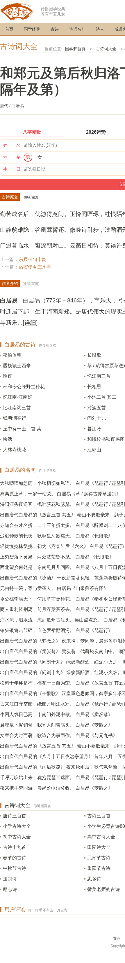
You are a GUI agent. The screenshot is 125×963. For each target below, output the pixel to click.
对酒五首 (96, 407)
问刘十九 (96, 418)
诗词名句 (77, 29)
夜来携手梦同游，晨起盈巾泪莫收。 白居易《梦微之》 (56, 788)
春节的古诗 (14, 857)
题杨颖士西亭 (17, 365)
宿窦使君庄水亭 (35, 266)
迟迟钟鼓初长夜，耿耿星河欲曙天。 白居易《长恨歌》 (56, 535)
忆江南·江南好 (17, 397)
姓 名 (12, 145)
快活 (7, 439)
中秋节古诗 (14, 868)
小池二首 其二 (101, 397)
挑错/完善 (31, 197)
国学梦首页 (75, 48)
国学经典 (32, 29)
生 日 (12, 169)
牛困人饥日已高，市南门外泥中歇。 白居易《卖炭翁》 (56, 714)
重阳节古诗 (98, 868)
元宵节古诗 (98, 857)
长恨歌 (94, 355)
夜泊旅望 (12, 355)
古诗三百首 (98, 815)
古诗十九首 (14, 847)
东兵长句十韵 (33, 259)
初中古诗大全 (17, 836)
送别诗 (10, 878)
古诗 (55, 29)
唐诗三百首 (14, 815)
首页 (9, 29)
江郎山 (94, 449)
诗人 (100, 29)
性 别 (12, 157)
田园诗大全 (98, 847)
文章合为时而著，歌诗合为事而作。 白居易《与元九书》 (58, 735)
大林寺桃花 (14, 449)
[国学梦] (17, 11)
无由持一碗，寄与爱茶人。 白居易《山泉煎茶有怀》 (54, 588)
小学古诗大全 (17, 826)
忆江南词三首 (17, 407)
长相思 (94, 386)
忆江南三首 (98, 376)
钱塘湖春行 (14, 418)
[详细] (30, 322)
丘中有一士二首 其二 (24, 428)
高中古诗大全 (101, 836)
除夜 (7, 376)
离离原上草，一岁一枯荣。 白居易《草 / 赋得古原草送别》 (60, 493)
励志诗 (10, 889)
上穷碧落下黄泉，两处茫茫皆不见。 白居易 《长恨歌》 (57, 556)
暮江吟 (94, 428)
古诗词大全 (19, 46)
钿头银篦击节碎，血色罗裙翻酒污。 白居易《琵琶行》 (56, 630)
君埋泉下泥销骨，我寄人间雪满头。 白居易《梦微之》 (56, 724)
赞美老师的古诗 (103, 889)
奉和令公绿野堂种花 (24, 386)
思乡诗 (94, 878)
